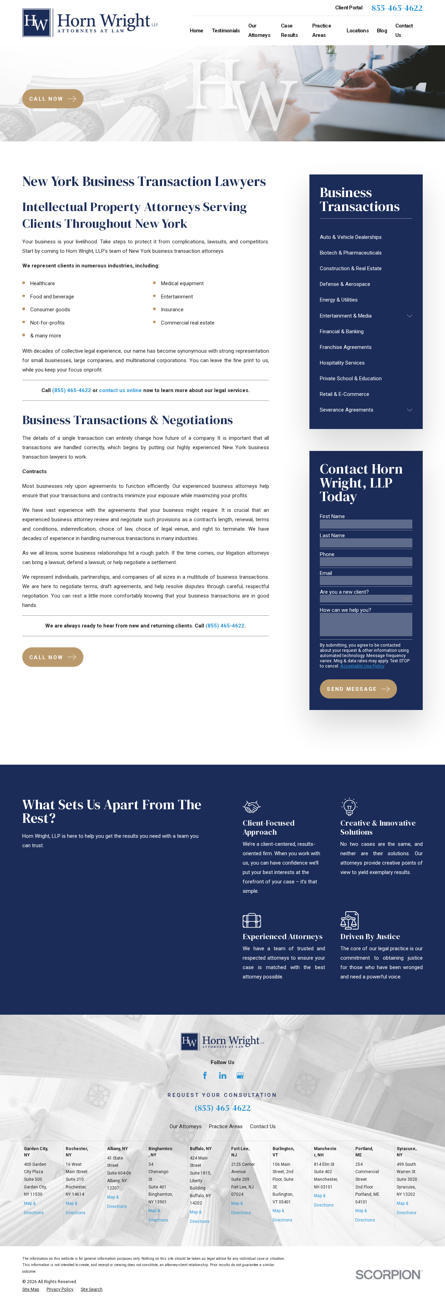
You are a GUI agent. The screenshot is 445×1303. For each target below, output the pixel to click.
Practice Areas (226, 1126)
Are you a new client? (344, 592)
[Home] (90, 22)
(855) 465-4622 (222, 1108)
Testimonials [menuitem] (226, 31)
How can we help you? (345, 610)
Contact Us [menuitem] (404, 30)
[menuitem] (366, 237)
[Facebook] (205, 1075)
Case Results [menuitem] (289, 30)
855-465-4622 (397, 8)
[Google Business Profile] (240, 1075)
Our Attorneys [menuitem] (259, 30)
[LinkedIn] (222, 1075)
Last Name (332, 535)
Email (326, 573)
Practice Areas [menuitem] (321, 30)
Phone (327, 554)
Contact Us (263, 1126)
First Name (332, 516)
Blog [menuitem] (382, 31)
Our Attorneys (186, 1126)
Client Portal (348, 8)
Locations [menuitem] (358, 31)
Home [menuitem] (196, 31)
